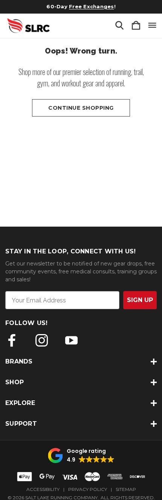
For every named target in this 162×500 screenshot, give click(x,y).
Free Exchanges (91, 6)
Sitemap (126, 489)
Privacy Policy (87, 489)
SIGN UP (140, 300)
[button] (81, 455)
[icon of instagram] (41, 340)
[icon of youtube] (71, 340)
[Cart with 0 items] (136, 26)
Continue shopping (81, 107)
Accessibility (43, 489)
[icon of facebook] (11, 340)
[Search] (119, 26)
